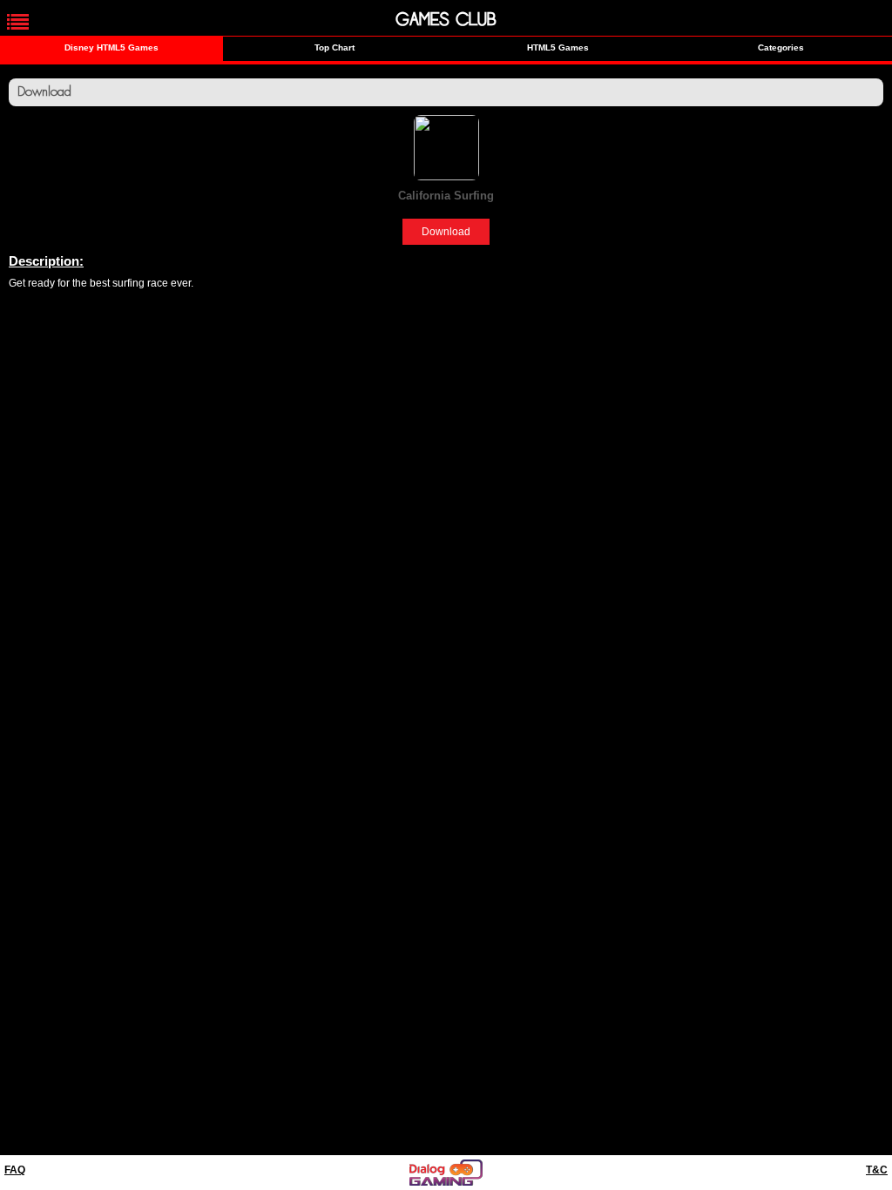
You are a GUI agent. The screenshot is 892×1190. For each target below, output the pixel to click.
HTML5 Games (558, 47)
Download (446, 232)
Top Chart (334, 47)
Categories (781, 47)
